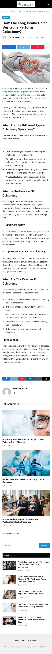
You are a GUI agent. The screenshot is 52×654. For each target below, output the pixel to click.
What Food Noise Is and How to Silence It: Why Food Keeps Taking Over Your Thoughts (32, 579)
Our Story (32, 641)
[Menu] (4, 4)
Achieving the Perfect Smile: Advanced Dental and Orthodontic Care (32, 619)
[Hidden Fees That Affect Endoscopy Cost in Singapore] (26, 463)
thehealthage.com (40, 647)
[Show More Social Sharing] (47, 47)
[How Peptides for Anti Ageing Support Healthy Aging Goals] (9, 594)
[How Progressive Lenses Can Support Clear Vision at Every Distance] (26, 423)
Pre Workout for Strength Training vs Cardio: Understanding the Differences (33, 564)
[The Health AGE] (26, 4)
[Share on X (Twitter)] (23, 47)
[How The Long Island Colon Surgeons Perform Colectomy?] (26, 67)
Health (6, 17)
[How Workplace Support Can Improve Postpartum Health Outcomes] (26, 503)
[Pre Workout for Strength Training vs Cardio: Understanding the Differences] (9, 565)
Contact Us (20, 641)
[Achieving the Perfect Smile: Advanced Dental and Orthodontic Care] (9, 620)
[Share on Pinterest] (37, 47)
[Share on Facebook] (9, 47)
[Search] (48, 4)
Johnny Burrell (15, 37)
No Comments (41, 37)
